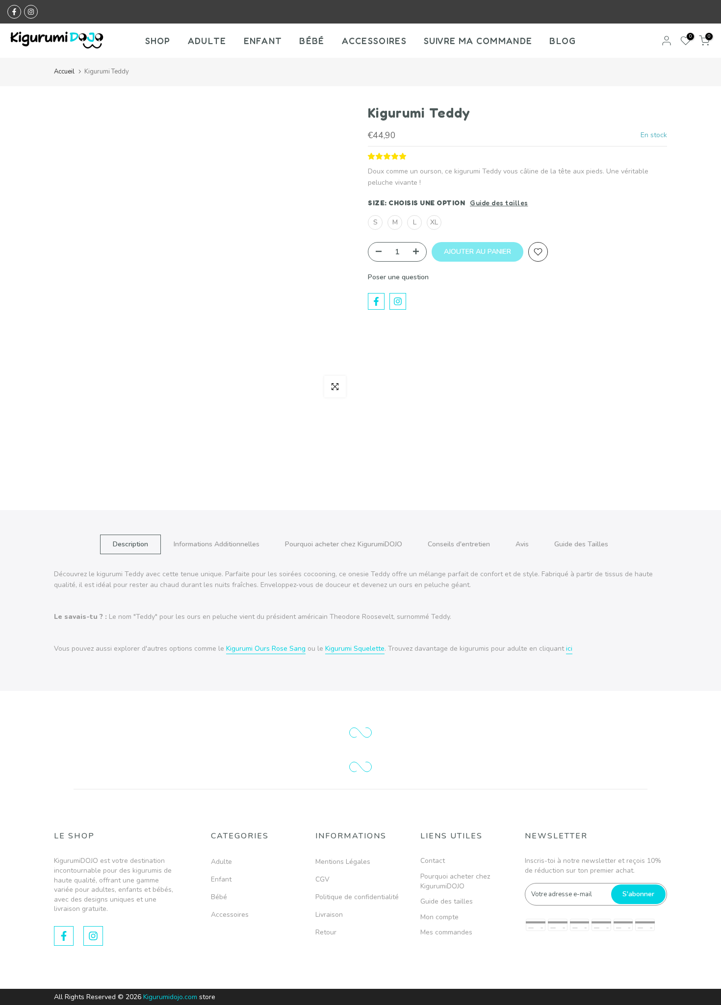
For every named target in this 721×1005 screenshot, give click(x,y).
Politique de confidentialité (357, 897)
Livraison (329, 914)
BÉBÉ (311, 40)
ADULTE (207, 40)
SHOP (158, 40)
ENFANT (263, 40)
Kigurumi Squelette (355, 648)
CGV (322, 879)
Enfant (221, 879)
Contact (432, 860)
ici (569, 648)
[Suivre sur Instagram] (31, 12)
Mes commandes (446, 932)
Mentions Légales (342, 861)
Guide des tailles (499, 202)
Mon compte (439, 917)
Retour (325, 932)
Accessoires (230, 914)
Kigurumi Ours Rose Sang (266, 648)
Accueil (64, 71)
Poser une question (398, 277)
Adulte (221, 861)
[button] (388, 156)
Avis (522, 544)
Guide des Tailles (581, 544)
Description (130, 544)
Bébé (219, 897)
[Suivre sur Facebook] (14, 12)
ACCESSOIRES (374, 40)
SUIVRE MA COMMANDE (478, 40)
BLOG (562, 40)
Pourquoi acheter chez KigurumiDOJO (343, 544)
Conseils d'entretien (459, 544)
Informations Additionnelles (216, 544)
